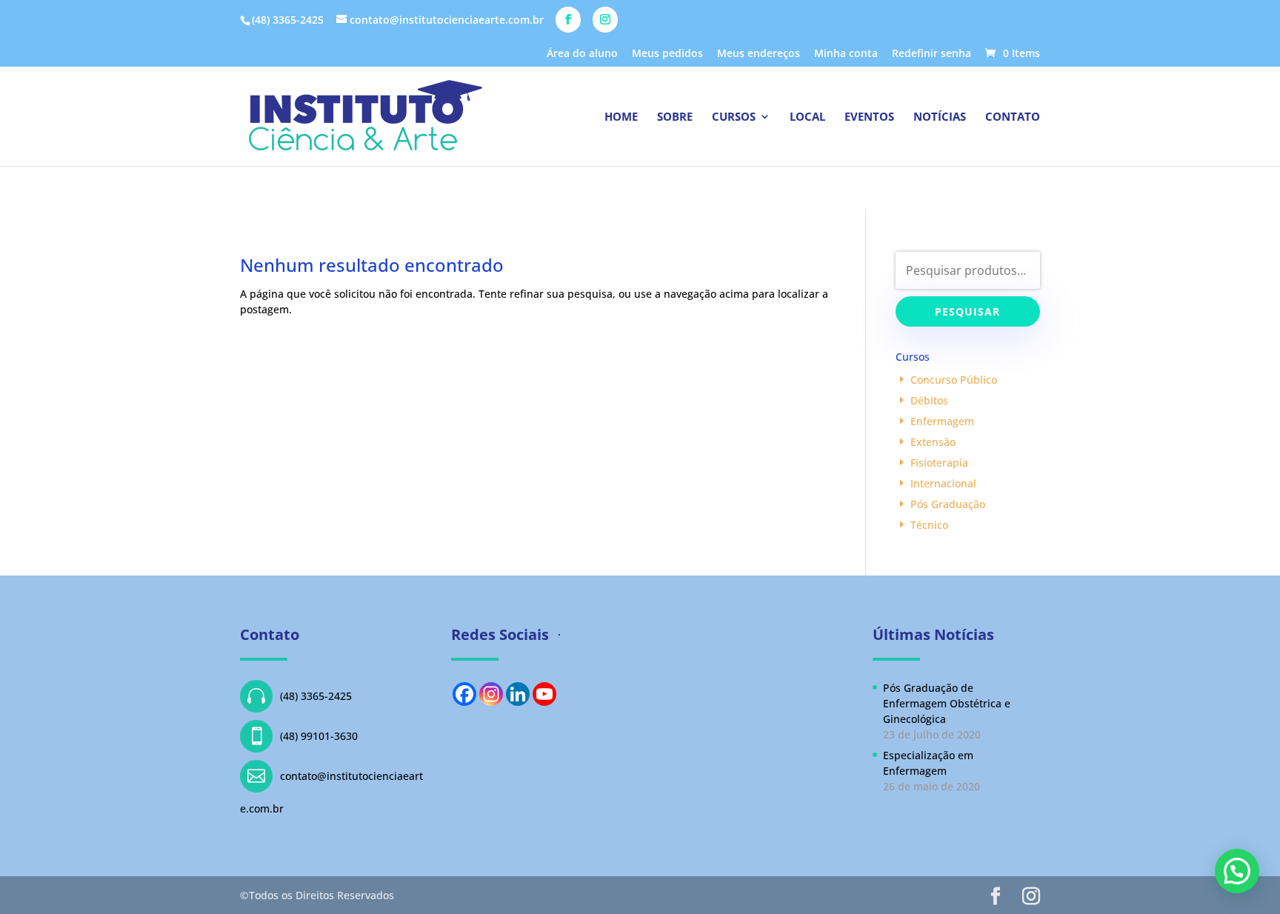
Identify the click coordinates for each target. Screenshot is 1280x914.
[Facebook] (464, 694)
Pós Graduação (947, 504)
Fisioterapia (939, 463)
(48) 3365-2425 (299, 696)
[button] (1237, 871)
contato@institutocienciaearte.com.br (331, 791)
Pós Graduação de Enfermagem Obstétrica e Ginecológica (946, 703)
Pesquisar (967, 311)
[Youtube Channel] (544, 694)
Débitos (929, 400)
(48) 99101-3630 (302, 736)
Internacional (943, 483)
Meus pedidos (667, 54)
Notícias (939, 117)
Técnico (929, 525)
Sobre (675, 117)
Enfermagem (942, 421)
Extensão (933, 442)
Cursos (734, 117)
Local (807, 117)
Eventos (869, 117)
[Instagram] (491, 694)
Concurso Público (953, 380)
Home (621, 117)
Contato (1012, 117)
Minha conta (846, 54)
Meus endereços (758, 54)
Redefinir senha (931, 54)
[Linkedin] (518, 694)
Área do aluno (582, 54)
